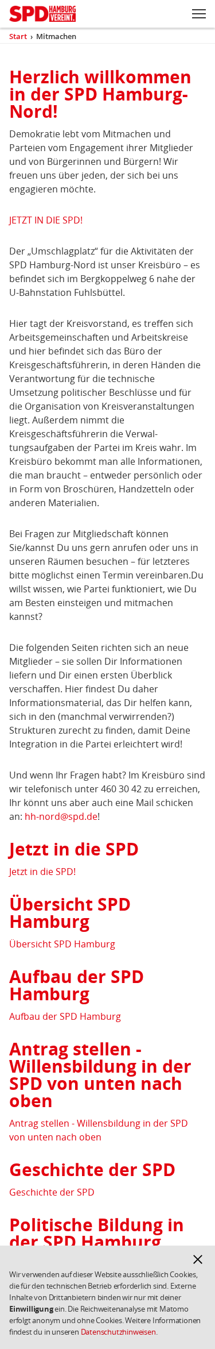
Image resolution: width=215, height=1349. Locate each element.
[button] (197, 1259)
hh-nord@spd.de (61, 816)
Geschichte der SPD (52, 1192)
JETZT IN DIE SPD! (46, 220)
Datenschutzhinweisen (118, 1332)
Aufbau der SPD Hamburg (65, 1016)
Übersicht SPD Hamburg (62, 944)
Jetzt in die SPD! (42, 871)
